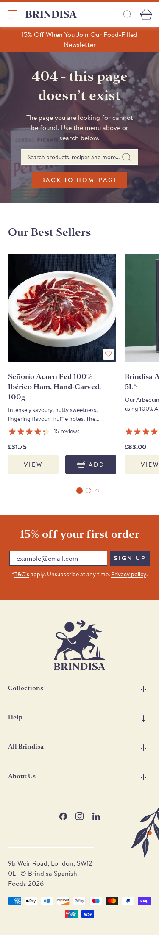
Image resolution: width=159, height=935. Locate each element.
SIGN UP (130, 558)
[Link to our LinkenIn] (96, 816)
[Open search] (128, 14)
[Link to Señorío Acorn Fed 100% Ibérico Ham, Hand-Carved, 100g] (62, 308)
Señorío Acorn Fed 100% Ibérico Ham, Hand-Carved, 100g (54, 386)
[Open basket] (146, 14)
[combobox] (79, 157)
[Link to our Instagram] (79, 816)
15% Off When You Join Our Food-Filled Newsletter (79, 39)
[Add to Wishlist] (108, 354)
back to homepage (79, 180)
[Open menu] (13, 14)
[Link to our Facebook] (63, 816)
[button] (79, 490)
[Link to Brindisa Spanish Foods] (51, 14)
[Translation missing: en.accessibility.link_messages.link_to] (80, 645)
